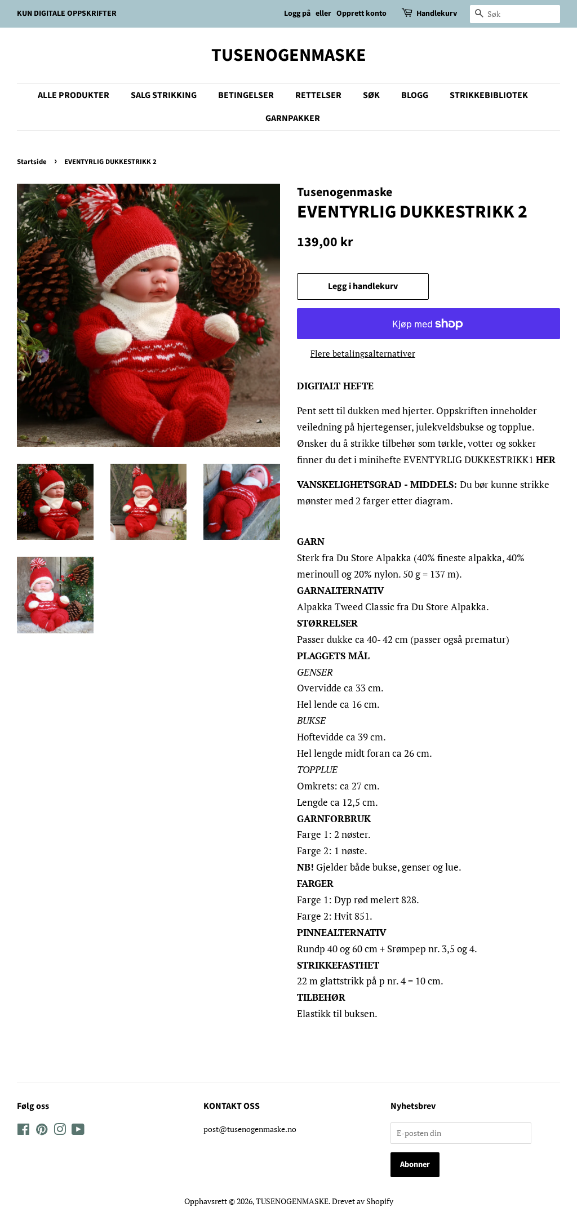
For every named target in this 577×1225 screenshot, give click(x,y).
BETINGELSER (246, 95)
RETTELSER (318, 95)
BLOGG (414, 95)
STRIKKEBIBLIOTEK (489, 95)
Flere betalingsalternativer (362, 353)
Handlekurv (436, 13)
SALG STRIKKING (164, 95)
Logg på (297, 13)
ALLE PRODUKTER (73, 95)
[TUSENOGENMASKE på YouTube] (78, 1131)
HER (546, 459)
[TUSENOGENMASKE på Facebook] (23, 1131)
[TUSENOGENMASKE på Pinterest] (41, 1131)
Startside (32, 162)
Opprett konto (361, 13)
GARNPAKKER (292, 118)
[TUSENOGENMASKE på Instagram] (60, 1131)
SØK (371, 95)
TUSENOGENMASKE (288, 55)
